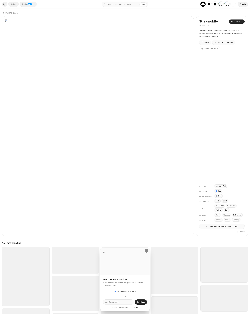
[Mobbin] (203, 4)
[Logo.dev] (215, 4)
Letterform (237, 215)
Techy (227, 220)
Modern (218, 220)
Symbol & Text (221, 186)
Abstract (226, 215)
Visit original (235, 22)
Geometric (231, 206)
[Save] (46, 303)
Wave (218, 215)
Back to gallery (11, 13)
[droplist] (227, 4)
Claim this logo (211, 48)
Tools (26, 4)
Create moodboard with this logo (223, 226)
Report (242, 232)
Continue (141, 302)
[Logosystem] (4, 4)
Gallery (13, 4)
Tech (217, 201)
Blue (219, 191)
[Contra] (209, 4)
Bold (226, 210)
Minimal (218, 210)
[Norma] (221, 4)
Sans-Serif (220, 206)
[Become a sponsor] (233, 4)
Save (206, 42)
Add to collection (225, 42)
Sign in (243, 4)
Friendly (236, 220)
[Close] (146, 251)
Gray (219, 196)
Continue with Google (126, 291)
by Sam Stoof (205, 25)
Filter (143, 4)
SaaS (225, 201)
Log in (135, 307)
